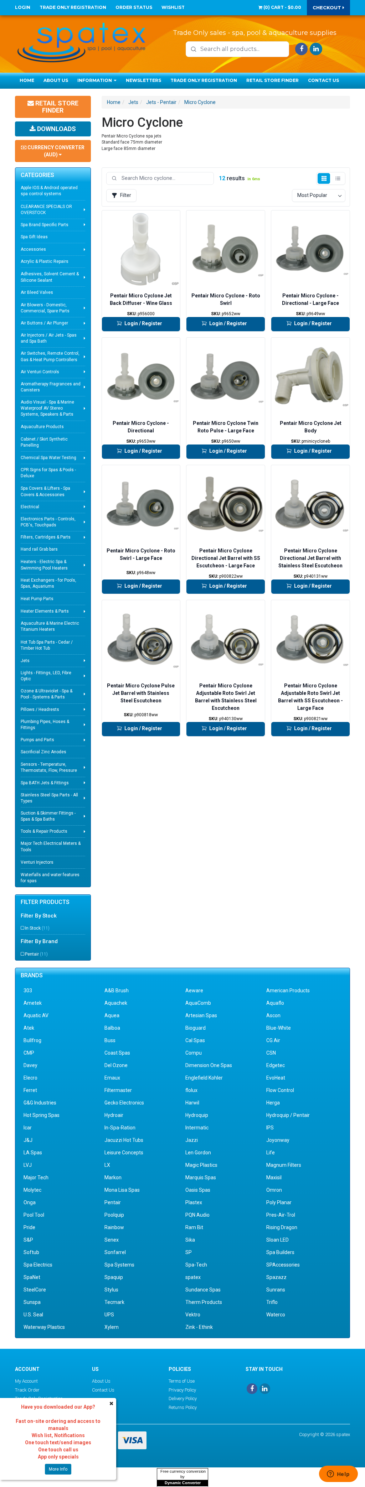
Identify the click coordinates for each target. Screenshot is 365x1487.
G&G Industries (40, 1103)
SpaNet (32, 1277)
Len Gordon (198, 1152)
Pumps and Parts (37, 739)
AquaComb (198, 1003)
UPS (109, 1314)
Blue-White (278, 1028)
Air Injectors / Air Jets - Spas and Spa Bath (49, 338)
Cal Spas (195, 1040)
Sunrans (275, 1290)
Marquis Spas (200, 1177)
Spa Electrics (38, 1265)
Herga (273, 1103)
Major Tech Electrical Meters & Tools (51, 846)
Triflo (272, 1302)
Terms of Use (182, 1381)
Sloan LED (277, 1240)
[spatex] (81, 41)
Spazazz (276, 1277)
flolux (191, 1090)
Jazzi (191, 1140)
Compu (193, 1053)
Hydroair (113, 1115)
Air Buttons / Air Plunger (44, 323)
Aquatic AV (36, 1015)
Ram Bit (194, 1227)
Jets (25, 660)
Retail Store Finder (272, 80)
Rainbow (114, 1227)
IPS (270, 1127)
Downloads (56, 128)
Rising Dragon (281, 1227)
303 (28, 990)
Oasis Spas (197, 1190)
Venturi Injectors (37, 862)
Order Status (133, 7)
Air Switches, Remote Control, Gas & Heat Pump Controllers (50, 356)
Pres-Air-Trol (280, 1215)
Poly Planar (279, 1202)
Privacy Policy (182, 1390)
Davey (30, 1065)
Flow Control (280, 1090)
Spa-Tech (196, 1265)
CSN (271, 1053)
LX (107, 1165)
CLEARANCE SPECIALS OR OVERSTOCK (46, 209)
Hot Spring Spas (42, 1115)
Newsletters (143, 80)
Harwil (192, 1103)
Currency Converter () (55, 151)
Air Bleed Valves (37, 292)
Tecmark (114, 1302)
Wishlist (173, 7)
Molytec (32, 1190)
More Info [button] (58, 1469)
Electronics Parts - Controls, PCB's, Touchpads (48, 521)
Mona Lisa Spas (122, 1190)
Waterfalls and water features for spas (50, 877)
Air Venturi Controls (40, 371)
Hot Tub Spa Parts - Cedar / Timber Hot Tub (47, 645)
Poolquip (114, 1215)
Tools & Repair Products (44, 831)
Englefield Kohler (204, 1078)
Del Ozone (116, 1065)
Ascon (273, 1015)
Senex (111, 1240)
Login (22, 7)
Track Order (27, 1390)
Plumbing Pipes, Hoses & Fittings (45, 724)
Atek (29, 1028)
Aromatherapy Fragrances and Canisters (51, 386)
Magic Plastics (201, 1165)
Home (27, 80)
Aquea (111, 1015)
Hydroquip (196, 1115)
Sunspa (32, 1302)
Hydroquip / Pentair (288, 1115)
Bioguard (195, 1028)
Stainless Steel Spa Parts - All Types (49, 798)
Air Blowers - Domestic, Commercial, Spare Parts (45, 307)
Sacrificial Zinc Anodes (43, 751)
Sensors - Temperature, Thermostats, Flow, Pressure (49, 767)
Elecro (30, 1078)
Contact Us (323, 80)
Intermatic (197, 1127)
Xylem (111, 1327)
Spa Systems (119, 1265)
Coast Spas (117, 1053)
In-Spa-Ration (119, 1127)
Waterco (275, 1314)
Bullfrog (32, 1040)
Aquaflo (275, 1003)
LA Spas (33, 1152)
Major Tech (36, 1177)
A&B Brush (116, 990)
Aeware (194, 990)
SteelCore (35, 1290)
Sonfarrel (115, 1252)
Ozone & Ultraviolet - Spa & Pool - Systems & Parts (46, 694)
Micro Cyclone (200, 102)
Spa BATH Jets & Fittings (45, 782)
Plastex (193, 1202)
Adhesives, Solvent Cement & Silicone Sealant (50, 276)
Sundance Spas (203, 1290)
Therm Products (203, 1302)
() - (281, 7)
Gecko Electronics (124, 1103)
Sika (190, 1240)
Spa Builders (280, 1252)
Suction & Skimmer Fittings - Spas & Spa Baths (48, 816)
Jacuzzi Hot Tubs (123, 1140)
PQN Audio (197, 1215)
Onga (30, 1202)
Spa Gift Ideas (34, 236)
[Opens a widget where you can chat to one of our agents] (338, 1474)
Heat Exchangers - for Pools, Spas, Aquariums (48, 583)
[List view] (337, 178)
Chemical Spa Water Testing (48, 457)
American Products (288, 990)
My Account (26, 1381)
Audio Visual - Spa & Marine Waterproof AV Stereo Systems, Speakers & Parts (47, 408)
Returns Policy (183, 1407)
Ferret (30, 1090)
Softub (31, 1252)
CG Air (273, 1040)
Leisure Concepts (123, 1152)
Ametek (33, 1003)
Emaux (112, 1078)
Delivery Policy (183, 1398)
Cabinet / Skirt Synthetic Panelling (44, 442)
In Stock (37, 928)
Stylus (111, 1290)
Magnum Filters (283, 1165)
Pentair (36, 954)
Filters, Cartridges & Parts (46, 537)
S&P (28, 1240)
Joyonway (277, 1140)
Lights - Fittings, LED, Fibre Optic (46, 675)
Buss (109, 1040)
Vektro (192, 1314)
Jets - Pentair (161, 102)
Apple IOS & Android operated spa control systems (49, 190)
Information (95, 80)
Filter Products (45, 902)
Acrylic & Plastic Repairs (44, 261)
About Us (55, 80)
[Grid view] (324, 178)
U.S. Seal (33, 1314)
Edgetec (275, 1065)
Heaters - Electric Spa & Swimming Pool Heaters (44, 564)
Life (270, 1152)
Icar (28, 1127)
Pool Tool (34, 1215)
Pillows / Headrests (40, 709)
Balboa (112, 1028)
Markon (113, 1177)
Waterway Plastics (44, 1327)
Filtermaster (118, 1090)
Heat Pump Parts (37, 598)
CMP (29, 1053)
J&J (28, 1140)
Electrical (30, 506)
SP (188, 1252)
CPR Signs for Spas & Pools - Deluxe (48, 472)
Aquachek (115, 1003)
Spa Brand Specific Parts (44, 224)
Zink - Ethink (199, 1327)
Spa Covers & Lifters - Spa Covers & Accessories (45, 491)
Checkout (328, 7)
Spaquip (113, 1277)
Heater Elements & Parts (45, 611)
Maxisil (274, 1177)
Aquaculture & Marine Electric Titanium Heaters (50, 626)
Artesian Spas (201, 1015)
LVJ (28, 1165)
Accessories (33, 249)
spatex (193, 1277)
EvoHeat (275, 1078)
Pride (29, 1227)
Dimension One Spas (208, 1065)
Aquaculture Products (42, 426)
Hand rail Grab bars (39, 549)
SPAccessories (283, 1265)
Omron (274, 1190)
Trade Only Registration (73, 7)
